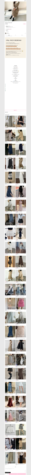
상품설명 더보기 (15, 110)
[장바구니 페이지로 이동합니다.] (25, 0)
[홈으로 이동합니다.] (24, 0)
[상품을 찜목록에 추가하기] (14, 126)
